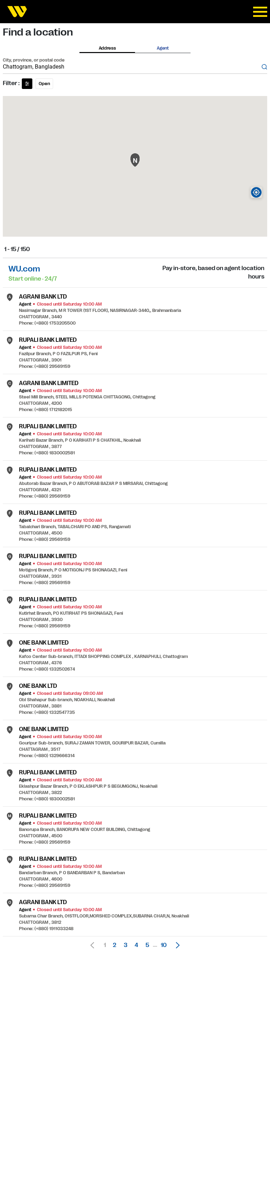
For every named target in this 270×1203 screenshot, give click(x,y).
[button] (176, 945)
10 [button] (164, 945)
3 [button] (125, 945)
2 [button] (114, 945)
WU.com (24, 268)
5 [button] (147, 945)
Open (44, 83)
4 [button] (136, 945)
